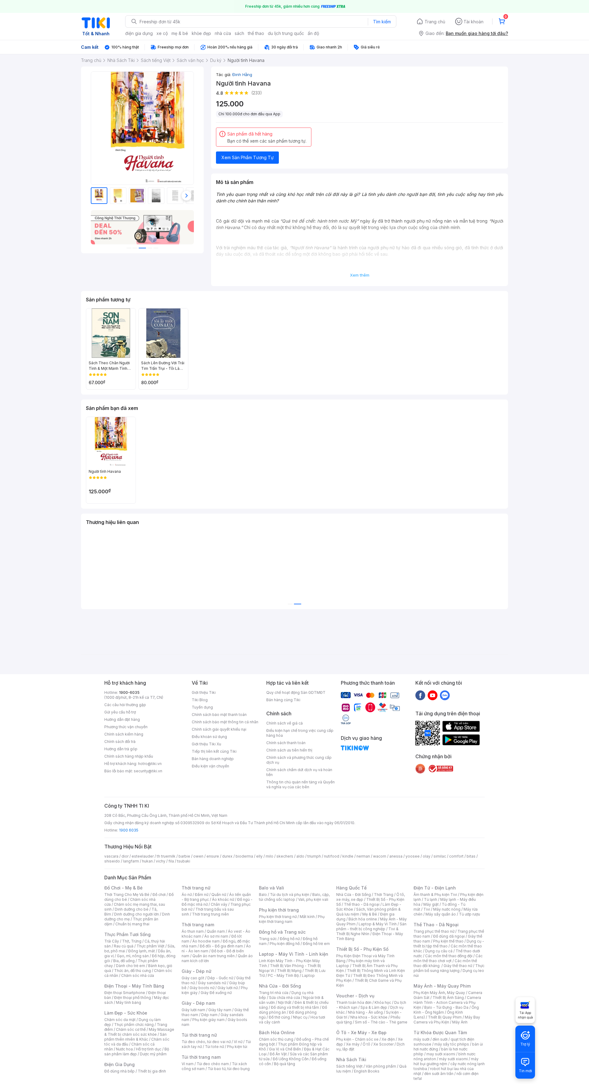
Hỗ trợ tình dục (148, 1049)
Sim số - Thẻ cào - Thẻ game (381, 1022)
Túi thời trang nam (201, 1057)
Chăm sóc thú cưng (276, 1039)
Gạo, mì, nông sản (133, 956)
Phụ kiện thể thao (448, 941)
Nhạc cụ (300, 1017)
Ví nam (188, 1063)
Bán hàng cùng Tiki (283, 700)
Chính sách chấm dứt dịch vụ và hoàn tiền (299, 772)
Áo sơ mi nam (216, 936)
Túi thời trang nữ (199, 1035)
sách (239, 33)
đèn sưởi (440, 1039)
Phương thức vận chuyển (126, 727)
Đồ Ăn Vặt (278, 1054)
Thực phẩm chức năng (134, 1024)
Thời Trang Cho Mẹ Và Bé (126, 894)
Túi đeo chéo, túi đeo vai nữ (206, 1041)
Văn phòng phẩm (381, 1066)
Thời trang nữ (196, 887)
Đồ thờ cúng (279, 1017)
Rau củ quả (123, 946)
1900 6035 (128, 830)
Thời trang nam (198, 924)
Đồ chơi (159, 894)
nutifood (331, 856)
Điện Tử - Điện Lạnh (435, 887)
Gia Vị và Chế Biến (285, 1049)
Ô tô (366, 1044)
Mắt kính (307, 916)
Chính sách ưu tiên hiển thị (289, 750)
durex (227, 856)
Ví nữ (238, 1041)
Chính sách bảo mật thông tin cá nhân (225, 722)
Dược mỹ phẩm (153, 1054)
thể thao (256, 33)
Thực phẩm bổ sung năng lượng (449, 968)
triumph (314, 856)
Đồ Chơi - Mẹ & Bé (123, 887)
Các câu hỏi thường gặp (125, 704)
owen (198, 856)
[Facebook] (420, 695)
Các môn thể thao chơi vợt (448, 958)
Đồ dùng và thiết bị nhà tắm (295, 1007)
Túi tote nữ (214, 1046)
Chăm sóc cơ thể (131, 1029)
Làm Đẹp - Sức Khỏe (125, 1012)
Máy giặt (431, 904)
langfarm (131, 861)
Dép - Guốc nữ (220, 978)
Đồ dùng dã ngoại (449, 936)
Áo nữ (187, 894)
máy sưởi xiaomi (453, 1059)
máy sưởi (421, 1039)
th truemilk (166, 856)
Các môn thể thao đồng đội (448, 956)
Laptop (308, 975)
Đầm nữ (201, 894)
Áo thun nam (193, 931)
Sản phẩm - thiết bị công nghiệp (371, 926)
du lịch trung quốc (286, 33)
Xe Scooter (383, 1044)
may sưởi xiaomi (440, 1054)
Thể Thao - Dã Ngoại (436, 924)
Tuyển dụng (202, 707)
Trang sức (268, 938)
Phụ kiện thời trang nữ (278, 916)
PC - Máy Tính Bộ (283, 975)
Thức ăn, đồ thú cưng (132, 970)
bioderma (244, 856)
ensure (212, 856)
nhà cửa (223, 33)
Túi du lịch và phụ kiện (289, 894)
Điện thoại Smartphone (124, 992)
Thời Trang (383, 894)
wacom (379, 856)
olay (426, 856)
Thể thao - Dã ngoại (361, 904)
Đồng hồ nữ (290, 938)
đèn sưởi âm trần (438, 1073)
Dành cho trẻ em (130, 965)
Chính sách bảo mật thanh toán (219, 714)
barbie (184, 856)
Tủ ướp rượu (469, 914)
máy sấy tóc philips (451, 1044)
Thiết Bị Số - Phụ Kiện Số (362, 949)
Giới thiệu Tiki (204, 692)
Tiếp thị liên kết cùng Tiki (214, 751)
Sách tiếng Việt (349, 1066)
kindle (347, 856)
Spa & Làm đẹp (373, 1007)
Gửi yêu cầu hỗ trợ (120, 712)
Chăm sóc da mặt (120, 1019)
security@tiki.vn (148, 771)
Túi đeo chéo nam (213, 1063)
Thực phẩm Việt (150, 946)
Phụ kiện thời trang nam (292, 919)
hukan (147, 861)
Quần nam (216, 931)
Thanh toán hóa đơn (353, 1002)
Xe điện (388, 1039)
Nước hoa (124, 1049)
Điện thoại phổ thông (132, 997)
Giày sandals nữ (212, 983)
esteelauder (143, 856)
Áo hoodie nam (206, 941)
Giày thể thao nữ (458, 965)
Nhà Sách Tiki (351, 1059)
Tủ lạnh (430, 899)
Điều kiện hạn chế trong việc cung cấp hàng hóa (299, 733)
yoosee (413, 856)
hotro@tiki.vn (150, 763)
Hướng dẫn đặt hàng (122, 719)
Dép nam (209, 1014)
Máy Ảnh (460, 1022)
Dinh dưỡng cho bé (131, 909)
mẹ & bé (179, 33)
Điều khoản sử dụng (209, 736)
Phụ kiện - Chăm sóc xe (357, 1039)
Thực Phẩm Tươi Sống (127, 934)
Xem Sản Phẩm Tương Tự (247, 157)
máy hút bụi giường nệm (446, 1061)
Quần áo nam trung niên (213, 956)
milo (269, 856)
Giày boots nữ (202, 987)
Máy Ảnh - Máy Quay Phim (442, 985)
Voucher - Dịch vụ (355, 995)
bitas (471, 856)
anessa (395, 856)
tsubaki (183, 861)
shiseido (112, 861)
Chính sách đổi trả (120, 741)
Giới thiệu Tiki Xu (206, 744)
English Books (366, 1071)
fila (171, 861)
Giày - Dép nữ (196, 971)
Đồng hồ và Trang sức (282, 932)
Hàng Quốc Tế (351, 887)
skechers (284, 856)
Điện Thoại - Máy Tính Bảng (134, 985)
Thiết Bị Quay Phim (445, 1017)
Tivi (426, 909)
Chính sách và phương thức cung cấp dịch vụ (299, 760)
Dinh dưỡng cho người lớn (136, 914)
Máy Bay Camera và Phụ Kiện (447, 1019)
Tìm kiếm (382, 21)
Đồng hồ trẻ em (316, 943)
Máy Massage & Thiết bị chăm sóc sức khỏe (139, 1032)
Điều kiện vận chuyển (210, 766)
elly (259, 856)
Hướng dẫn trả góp (120, 749)
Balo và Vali (271, 887)
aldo (300, 856)
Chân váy (219, 904)
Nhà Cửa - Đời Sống (280, 985)
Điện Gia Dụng (119, 1064)
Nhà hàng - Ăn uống (365, 1012)
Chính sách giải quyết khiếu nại (219, 729)
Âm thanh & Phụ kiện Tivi (435, 894)
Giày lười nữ (228, 987)
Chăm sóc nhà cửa (137, 975)
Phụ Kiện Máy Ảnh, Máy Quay (439, 992)
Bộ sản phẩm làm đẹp (136, 1051)
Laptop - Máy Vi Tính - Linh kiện (293, 954)
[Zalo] (445, 695)
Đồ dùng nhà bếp (119, 1071)
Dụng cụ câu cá (438, 951)
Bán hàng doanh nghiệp (213, 758)
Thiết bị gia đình (152, 1071)
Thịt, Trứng (131, 941)
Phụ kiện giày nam (208, 1019)
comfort (456, 856)
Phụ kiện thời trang (279, 909)
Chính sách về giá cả (284, 723)
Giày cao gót (193, 978)
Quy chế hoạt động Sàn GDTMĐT (295, 692)
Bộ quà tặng (284, 1063)
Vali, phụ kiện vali (313, 899)
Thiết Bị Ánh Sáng (448, 997)
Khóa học (383, 1002)
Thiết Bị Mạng (289, 970)
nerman (363, 856)
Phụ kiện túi (237, 1046)
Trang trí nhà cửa (273, 992)
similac (439, 856)
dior (125, 856)
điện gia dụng (139, 33)
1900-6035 (129, 692)
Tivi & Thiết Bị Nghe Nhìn (367, 931)
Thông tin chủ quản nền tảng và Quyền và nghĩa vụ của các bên (300, 784)
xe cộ (162, 33)
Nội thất (284, 1002)
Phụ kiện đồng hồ (285, 943)
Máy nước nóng (446, 909)
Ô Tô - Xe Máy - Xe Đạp (361, 1032)
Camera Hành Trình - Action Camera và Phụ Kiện (447, 1002)
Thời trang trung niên (210, 914)
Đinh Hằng (242, 74)
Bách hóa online (362, 919)
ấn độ (313, 33)
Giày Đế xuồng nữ (216, 992)
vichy (160, 861)
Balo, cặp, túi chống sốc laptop (294, 897)
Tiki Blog (200, 700)
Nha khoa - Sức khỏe (368, 1017)
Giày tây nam (219, 1010)
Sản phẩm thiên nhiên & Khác (135, 1037)
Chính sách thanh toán (286, 742)
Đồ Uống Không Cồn (291, 1059)
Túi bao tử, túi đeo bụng (229, 1068)
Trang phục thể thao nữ (434, 931)
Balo (263, 894)
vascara (111, 856)
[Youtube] (432, 695)
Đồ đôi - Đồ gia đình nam (221, 946)
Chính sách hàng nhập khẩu (128, 756)
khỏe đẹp (201, 33)
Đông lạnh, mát (141, 951)
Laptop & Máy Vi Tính (378, 924)
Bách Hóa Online (277, 1032)
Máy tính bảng (128, 1002)
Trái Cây (111, 941)
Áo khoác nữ (223, 899)
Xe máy (353, 1044)
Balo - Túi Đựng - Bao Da (446, 1007)
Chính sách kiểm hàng (123, 734)
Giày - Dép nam (198, 1003)
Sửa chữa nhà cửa (284, 997)
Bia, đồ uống (124, 960)
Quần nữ (218, 894)
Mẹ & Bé (369, 914)
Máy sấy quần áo (440, 914)
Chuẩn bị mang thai (132, 924)
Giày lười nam (193, 1010)
